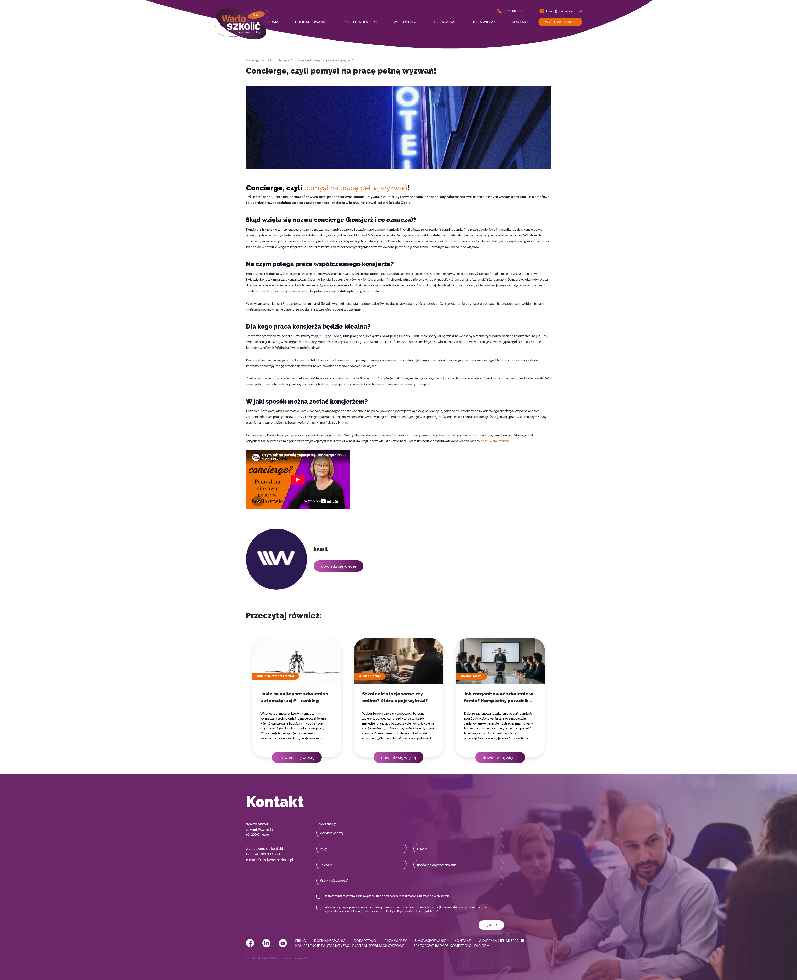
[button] (273, 22)
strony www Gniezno (301, 958)
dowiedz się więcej (338, 566)
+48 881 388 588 (266, 854)
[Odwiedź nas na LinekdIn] (266, 943)
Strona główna (256, 60)
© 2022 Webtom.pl (277, 958)
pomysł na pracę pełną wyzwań (355, 188)
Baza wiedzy (278, 60)
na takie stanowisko (495, 441)
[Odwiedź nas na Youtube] (283, 943)
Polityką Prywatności (399, 911)
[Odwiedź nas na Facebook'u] (250, 943)
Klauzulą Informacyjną (365, 911)
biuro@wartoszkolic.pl (275, 859)
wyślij (488, 925)
